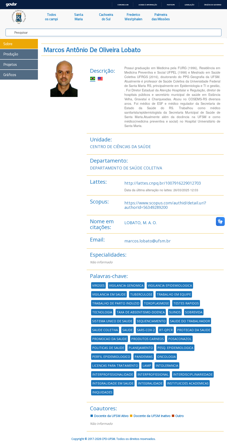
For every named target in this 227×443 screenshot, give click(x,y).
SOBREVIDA (193, 312)
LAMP (147, 365)
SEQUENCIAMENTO (151, 321)
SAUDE (127, 330)
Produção (10, 54)
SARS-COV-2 (146, 330)
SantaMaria (78, 17)
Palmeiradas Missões (161, 17)
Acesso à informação (148, 5)
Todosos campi (51, 17)
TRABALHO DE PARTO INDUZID (115, 303)
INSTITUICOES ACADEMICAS (188, 383)
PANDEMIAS (144, 356)
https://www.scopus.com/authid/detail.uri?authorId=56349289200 (165, 205)
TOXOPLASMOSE (156, 303)
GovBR (11, 4)
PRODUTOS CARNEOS (147, 339)
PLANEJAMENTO (141, 348)
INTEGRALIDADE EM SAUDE (112, 383)
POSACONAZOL (180, 339)
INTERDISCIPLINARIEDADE (193, 374)
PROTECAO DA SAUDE (193, 330)
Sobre (7, 44)
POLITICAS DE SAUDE (108, 348)
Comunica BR (123, 5)
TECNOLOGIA (102, 312)
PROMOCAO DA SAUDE (109, 339)
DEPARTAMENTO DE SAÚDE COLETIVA (126, 168)
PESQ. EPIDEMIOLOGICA (175, 348)
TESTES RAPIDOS (186, 303)
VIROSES (98, 285)
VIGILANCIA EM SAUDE (109, 294)
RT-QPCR (166, 330)
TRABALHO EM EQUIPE (174, 294)
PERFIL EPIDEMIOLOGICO (111, 356)
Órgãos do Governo (212, 5)
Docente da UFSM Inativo (151, 416)
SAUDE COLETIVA (105, 330)
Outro (179, 416)
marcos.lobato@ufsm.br (147, 241)
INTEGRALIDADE (150, 383)
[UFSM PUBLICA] (19, 17)
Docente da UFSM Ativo (111, 416)
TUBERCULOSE (141, 294)
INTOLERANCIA (167, 365)
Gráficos (9, 75)
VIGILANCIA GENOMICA (126, 285)
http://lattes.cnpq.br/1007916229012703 (162, 183)
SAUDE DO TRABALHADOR (190, 321)
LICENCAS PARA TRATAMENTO (115, 365)
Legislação (189, 5)
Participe (171, 5)
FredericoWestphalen (133, 17)
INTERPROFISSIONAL (153, 374)
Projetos (10, 64)
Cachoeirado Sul (106, 17)
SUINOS (175, 312)
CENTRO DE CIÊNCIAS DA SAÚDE (120, 146)
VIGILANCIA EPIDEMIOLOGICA (170, 285)
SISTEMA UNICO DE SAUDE (112, 321)
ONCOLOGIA (166, 356)
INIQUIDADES (102, 392)
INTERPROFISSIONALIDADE (112, 374)
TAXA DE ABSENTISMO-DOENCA (141, 312)
